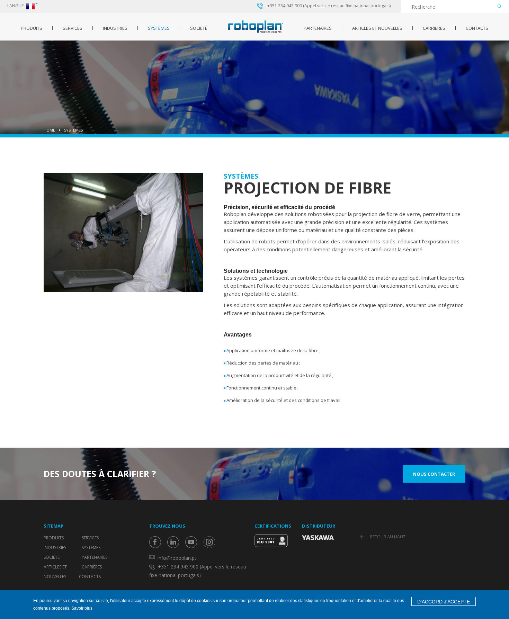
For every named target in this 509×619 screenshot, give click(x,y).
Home (49, 130)
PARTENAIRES (318, 28)
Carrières (434, 28)
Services (72, 28)
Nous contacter (434, 473)
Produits (31, 28)
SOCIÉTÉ (198, 28)
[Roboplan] (256, 27)
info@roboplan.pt (177, 558)
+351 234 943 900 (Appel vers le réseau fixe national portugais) (329, 6)
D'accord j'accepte (443, 601)
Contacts (477, 28)
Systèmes (159, 28)
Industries (115, 28)
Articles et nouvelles (377, 28)
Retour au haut (387, 537)
